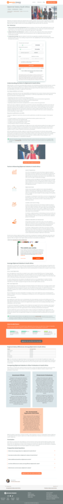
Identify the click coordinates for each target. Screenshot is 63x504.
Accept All (38, 258)
